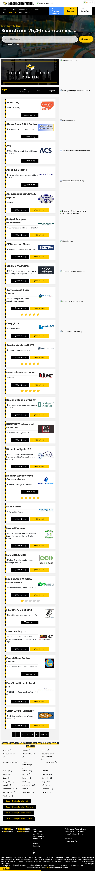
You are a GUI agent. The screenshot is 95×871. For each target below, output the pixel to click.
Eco (31, 10)
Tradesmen (23, 10)
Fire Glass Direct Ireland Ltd (20, 685)
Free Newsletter (85, 9)
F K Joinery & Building (19, 609)
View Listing (30, 115)
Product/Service (12, 44)
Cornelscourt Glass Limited (17, 291)
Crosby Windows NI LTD (20, 345)
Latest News (38, 834)
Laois (5, 778)
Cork (43, 750)
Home (5, 10)
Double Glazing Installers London (19, 819)
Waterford (7, 792)
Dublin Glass (13, 506)
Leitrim (25, 778)
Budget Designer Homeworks (16, 220)
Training (38, 10)
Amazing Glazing (16, 169)
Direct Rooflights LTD (18, 449)
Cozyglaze (12, 323)
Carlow (6, 750)
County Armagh (28, 754)
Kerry (5, 774)
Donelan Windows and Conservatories (19, 477)
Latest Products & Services (75, 834)
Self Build (13, 10)
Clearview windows (18, 266)
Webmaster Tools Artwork (75, 829)
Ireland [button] (90, 2)
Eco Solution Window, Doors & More (19, 580)
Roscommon (8, 789)
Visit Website (40, 210)
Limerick (45, 778)
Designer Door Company (21, 400)
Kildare (25, 774)
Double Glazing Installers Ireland (18, 813)
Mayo (44, 781)
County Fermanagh (27, 763)
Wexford (45, 792)
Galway (45, 771)
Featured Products (55, 12)
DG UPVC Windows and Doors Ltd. (20, 425)
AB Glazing (12, 102)
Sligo (24, 789)
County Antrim (9, 754)
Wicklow (6, 796)
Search (87, 39)
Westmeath (27, 792)
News (5, 12)
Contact (27, 12)
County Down (8, 762)
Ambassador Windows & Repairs (21, 195)
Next (43, 734)
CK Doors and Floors (18, 244)
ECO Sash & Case (16, 554)
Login (35, 829)
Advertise (12, 12)
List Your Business (70, 9)
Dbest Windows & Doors (20, 372)
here (47, 867)
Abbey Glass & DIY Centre (21, 124)
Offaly (44, 785)
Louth (24, 781)
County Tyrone (48, 762)
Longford (6, 781)
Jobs (20, 12)
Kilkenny (45, 774)
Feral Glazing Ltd (16, 631)
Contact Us (37, 831)
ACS (8, 145)
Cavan (25, 750)
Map (38, 90)
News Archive (38, 836)
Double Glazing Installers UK (17, 801)
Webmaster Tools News (74, 831)
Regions (52, 90)
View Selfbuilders (24, 90)
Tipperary (45, 789)
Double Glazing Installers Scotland (19, 807)
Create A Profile (71, 841)
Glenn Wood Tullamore (20, 710)
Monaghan (26, 785)
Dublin (24, 771)
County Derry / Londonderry (48, 755)
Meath (5, 785)
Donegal (6, 771)
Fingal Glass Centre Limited (18, 659)
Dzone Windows (15, 528)
